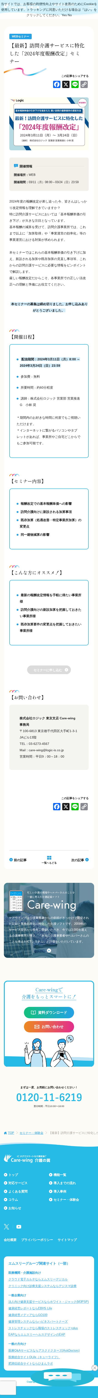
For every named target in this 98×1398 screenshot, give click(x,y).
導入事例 (60, 1191)
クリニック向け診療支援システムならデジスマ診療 (42, 1286)
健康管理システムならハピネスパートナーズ (38, 1321)
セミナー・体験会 (31, 1133)
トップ (13, 1175)
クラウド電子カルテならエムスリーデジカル (38, 1279)
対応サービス (18, 1183)
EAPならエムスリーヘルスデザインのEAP (36, 1334)
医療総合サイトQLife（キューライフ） (34, 1357)
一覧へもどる (49, 862)
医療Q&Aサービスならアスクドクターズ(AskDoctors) (44, 1350)
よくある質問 (18, 1191)
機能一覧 (60, 1175)
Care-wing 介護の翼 (27, 1158)
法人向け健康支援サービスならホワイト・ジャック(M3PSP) (48, 1301)
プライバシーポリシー (37, 1240)
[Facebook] (56, 85)
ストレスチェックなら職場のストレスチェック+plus (43, 1328)
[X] (65, 85)
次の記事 (77, 860)
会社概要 (10, 1240)
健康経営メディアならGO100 (27, 1315)
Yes (64, 15)
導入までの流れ (65, 1183)
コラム (13, 1199)
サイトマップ (67, 1240)
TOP (11, 1133)
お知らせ (14, 1208)
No (70, 15)
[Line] (75, 85)
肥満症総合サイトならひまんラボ (30, 1363)
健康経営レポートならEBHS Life (30, 1308)
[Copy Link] (84, 85)
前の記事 (20, 860)
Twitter (6, 1226)
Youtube (18, 1227)
